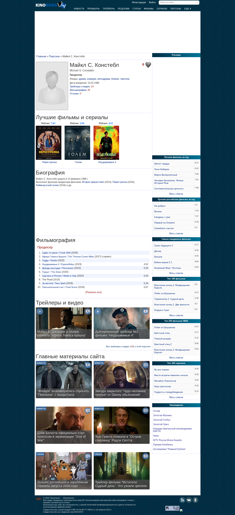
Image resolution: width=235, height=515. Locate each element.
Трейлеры (109, 9)
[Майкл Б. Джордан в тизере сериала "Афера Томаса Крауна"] (64, 323)
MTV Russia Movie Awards (167, 440)
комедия (91, 78)
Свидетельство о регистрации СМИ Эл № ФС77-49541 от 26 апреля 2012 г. (77, 510)
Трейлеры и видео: (82, 86)
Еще (187, 9)
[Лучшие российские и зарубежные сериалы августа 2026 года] (64, 471)
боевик (115, 78)
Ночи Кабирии (161, 169)
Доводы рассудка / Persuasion (58, 268)
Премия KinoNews (163, 444)
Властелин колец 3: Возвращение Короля (172, 286)
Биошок (158, 256)
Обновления (68, 498)
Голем (78, 162)
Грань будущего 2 (163, 245)
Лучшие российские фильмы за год (176, 199)
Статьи (137, 9)
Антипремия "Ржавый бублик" (169, 449)
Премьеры (93, 9)
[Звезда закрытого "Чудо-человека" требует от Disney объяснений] (122, 380)
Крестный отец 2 (163, 344)
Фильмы (148, 9)
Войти (152, 2)
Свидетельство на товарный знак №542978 (63, 512)
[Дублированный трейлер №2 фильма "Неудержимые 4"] (122, 323)
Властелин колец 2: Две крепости (171, 304)
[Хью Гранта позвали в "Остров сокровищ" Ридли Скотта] (122, 426)
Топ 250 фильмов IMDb (176, 321)
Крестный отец (162, 333)
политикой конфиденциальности (102, 505)
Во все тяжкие (161, 369)
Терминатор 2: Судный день (169, 299)
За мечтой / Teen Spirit (54, 283)
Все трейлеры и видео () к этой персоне (128, 346)
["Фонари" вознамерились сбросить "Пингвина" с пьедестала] (64, 380)
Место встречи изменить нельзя (171, 375)
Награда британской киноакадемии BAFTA (172, 429)
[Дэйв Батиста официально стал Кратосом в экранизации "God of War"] (64, 426)
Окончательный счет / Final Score (59, 287)
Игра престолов (162, 386)
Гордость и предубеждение (168, 392)
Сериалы (162, 9)
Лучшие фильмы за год (176, 157)
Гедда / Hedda (49, 260)
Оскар (156, 411)
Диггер (157, 251)
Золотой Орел (161, 424)
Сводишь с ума (162, 217)
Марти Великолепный (165, 175)
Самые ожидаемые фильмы (176, 239)
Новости (79, 9)
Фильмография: (80, 90)
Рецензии (123, 9)
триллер (124, 78)
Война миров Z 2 (163, 262)
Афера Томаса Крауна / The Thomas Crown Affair (68, 256)
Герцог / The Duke (51, 272)
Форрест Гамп (161, 310)
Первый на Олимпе (164, 222)
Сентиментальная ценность (169, 188)
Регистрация (139, 2)
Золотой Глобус (162, 420)
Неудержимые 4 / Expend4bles (58, 264)
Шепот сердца (161, 163)
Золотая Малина (162, 415)
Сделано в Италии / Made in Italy (59, 275)
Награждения (176, 405)
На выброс (159, 206)
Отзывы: (75, 93)
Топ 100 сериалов (176, 363)
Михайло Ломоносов (165, 381)
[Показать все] (94, 292)
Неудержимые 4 (107, 162)
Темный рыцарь (162, 338)
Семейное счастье (164, 228)
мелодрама (104, 78)
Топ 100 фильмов (176, 278)
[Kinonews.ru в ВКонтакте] (189, 500)
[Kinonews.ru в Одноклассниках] (195, 500)
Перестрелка (49, 162)
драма (82, 78)
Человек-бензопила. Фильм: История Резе (169, 181)
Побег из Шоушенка (164, 293)
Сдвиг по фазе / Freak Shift (56, 252)
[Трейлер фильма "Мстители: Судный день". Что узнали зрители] (122, 471)
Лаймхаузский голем (47, 185)
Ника (156, 435)
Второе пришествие (93, 182)
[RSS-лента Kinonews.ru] (182, 500)
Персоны (175, 9)
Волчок (158, 211)
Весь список (176, 193)
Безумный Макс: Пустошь (167, 268)
